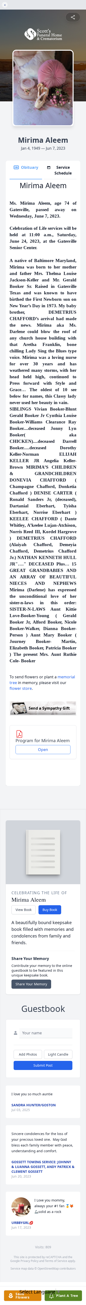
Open (43, 749)
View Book (24, 909)
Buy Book (50, 909)
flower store (21, 688)
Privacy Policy (29, 1261)
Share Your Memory (31, 984)
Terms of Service (56, 1261)
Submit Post (43, 1065)
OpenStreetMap (48, 1269)
